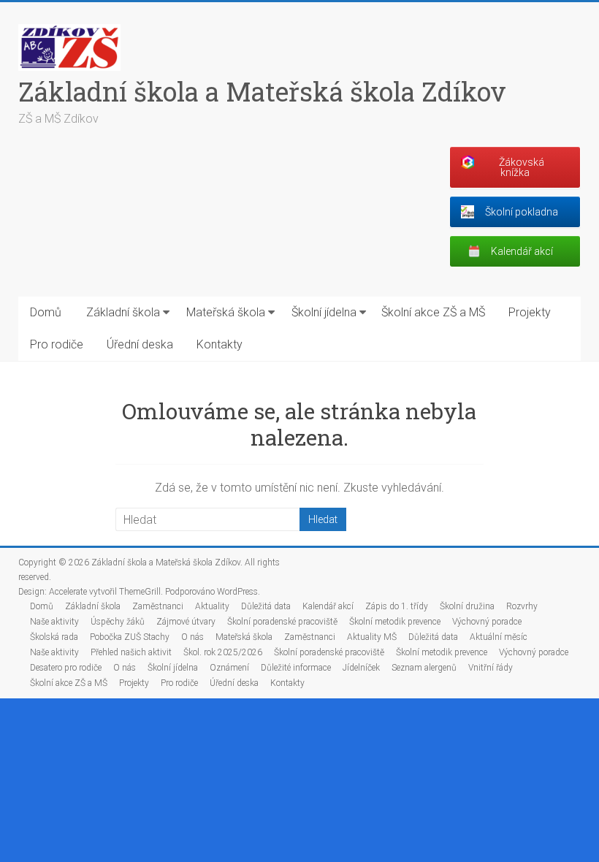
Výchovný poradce (487, 622)
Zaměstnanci (157, 606)
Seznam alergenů (424, 668)
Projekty (529, 312)
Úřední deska (140, 344)
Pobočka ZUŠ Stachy (129, 637)
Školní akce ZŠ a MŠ (433, 312)
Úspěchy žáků (118, 622)
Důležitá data (266, 606)
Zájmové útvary (185, 622)
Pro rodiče (56, 344)
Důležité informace (296, 668)
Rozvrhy (522, 606)
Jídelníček (361, 668)
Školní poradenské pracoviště (282, 622)
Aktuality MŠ (372, 637)
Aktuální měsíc (498, 637)
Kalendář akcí (328, 606)
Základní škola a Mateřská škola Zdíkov (262, 91)
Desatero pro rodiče (66, 668)
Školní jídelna (323, 312)
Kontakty (220, 344)
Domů (45, 312)
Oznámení (229, 668)
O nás (192, 637)
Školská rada (54, 637)
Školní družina (467, 606)
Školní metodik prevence (394, 622)
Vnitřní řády (490, 668)
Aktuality (212, 606)
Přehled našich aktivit (131, 652)
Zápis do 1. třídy (396, 606)
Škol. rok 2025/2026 (222, 652)
